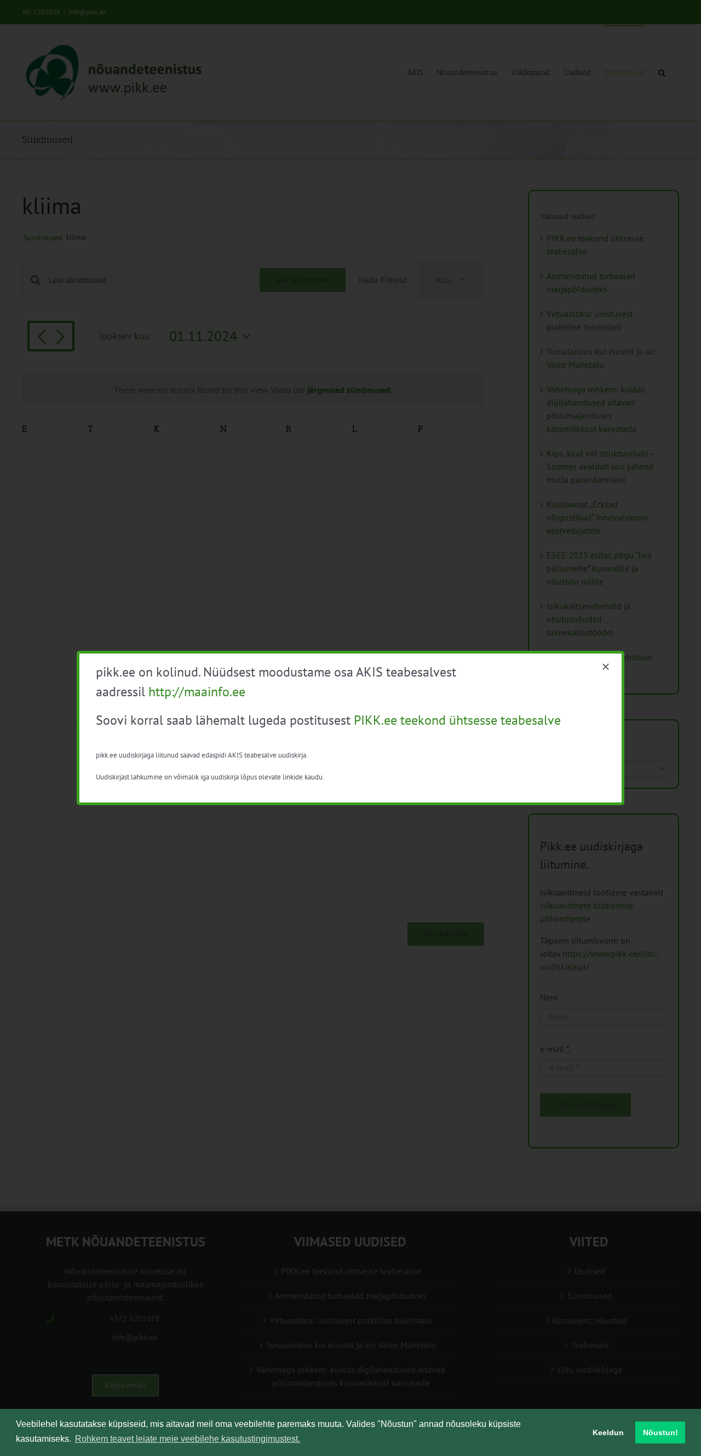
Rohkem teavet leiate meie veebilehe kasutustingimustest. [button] (187, 1438)
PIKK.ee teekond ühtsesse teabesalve (457, 720)
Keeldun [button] (608, 1432)
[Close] (605, 667)
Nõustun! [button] (660, 1432)
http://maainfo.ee (196, 691)
